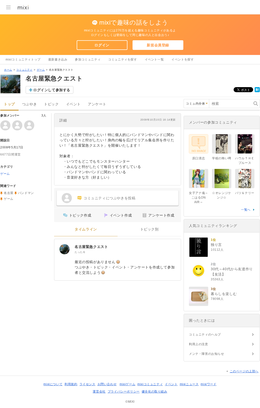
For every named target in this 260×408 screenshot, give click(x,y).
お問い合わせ (107, 384)
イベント (73, 104)
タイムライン (86, 229)
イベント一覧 (154, 59)
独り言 (216, 245)
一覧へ (246, 209)
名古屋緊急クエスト (91, 247)
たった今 (80, 252)
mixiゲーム (127, 384)
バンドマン (26, 193)
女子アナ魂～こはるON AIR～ (198, 197)
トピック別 (149, 229)
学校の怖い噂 (221, 158)
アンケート (97, 104)
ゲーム (41, 69)
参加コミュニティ (88, 59)
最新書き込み (58, 59)
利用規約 (70, 384)
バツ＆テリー (244, 193)
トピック (51, 104)
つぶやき (29, 104)
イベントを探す (182, 59)
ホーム (8, 69)
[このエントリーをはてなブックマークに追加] (257, 91)
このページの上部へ (244, 371)
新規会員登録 (158, 45)
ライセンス (87, 384)
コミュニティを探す (122, 59)
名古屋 (8, 193)
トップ (9, 104)
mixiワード (208, 384)
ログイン (101, 45)
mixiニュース (189, 384)
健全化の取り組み (154, 391)
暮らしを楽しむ (224, 294)
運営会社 (99, 391)
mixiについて (52, 384)
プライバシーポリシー (124, 391)
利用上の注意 (198, 344)
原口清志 (198, 158)
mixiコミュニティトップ (23, 59)
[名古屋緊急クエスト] (64, 249)
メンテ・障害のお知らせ (206, 354)
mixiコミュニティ (150, 384)
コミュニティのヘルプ (205, 334)
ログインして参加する (51, 90)
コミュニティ (24, 69)
